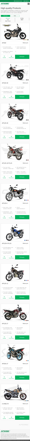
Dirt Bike (22, 18)
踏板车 (22, 19)
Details (22, 56)
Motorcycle (8, 18)
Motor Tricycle (8, 21)
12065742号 (26, 440)
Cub (8, 19)
